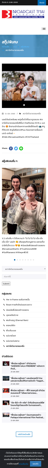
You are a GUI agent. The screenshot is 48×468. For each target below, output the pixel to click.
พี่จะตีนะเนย (11, 330)
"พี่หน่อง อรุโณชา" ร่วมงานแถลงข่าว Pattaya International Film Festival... (27, 416)
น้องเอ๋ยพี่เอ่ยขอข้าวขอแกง (17, 309)
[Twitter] (16, 148)
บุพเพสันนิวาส (12, 315)
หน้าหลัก (5, 46)
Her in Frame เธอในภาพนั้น (18, 299)
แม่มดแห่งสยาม (12, 340)
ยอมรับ (36, 463)
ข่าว (15, 46)
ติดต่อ (41, 2)
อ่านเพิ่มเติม (23, 463)
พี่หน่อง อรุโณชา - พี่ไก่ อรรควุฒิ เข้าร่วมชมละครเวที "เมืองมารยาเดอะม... (28, 391)
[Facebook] (11, 148)
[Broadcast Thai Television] (23, 14)
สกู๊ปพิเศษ (25, 46)
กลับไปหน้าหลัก (24, 434)
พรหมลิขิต (10, 325)
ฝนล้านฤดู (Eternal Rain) (17, 320)
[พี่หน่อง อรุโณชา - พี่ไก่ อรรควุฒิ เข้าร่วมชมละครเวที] (6, 390)
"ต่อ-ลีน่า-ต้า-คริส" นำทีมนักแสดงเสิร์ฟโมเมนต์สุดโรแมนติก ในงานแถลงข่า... (27, 404)
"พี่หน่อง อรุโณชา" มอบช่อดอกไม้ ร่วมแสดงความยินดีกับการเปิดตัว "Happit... (27, 379)
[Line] (21, 148)
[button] (4, 86)
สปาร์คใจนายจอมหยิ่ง (31, 113)
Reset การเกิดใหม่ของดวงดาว (19, 304)
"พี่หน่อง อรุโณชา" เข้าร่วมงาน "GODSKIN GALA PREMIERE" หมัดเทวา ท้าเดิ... (28, 366)
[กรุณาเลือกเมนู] (43, 28)
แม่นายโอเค (11, 335)
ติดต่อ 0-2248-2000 (10, 2)
